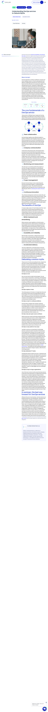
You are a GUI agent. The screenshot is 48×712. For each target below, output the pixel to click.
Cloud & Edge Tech (21, 7)
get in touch (24, 418)
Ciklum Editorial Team (17, 16)
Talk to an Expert (36, 2)
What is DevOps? (7, 54)
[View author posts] (39, 426)
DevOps (29, 7)
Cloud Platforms (16, 23)
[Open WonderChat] (44, 709)
